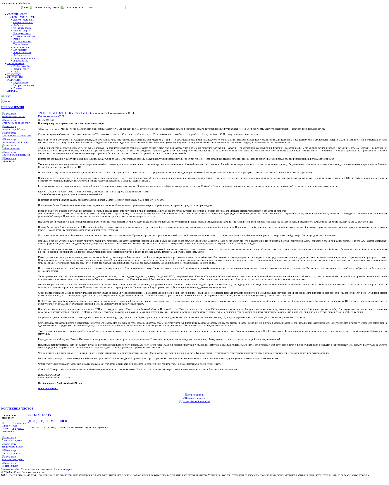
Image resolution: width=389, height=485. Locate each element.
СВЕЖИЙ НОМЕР (48, 113)
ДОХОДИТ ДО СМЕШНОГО (47, 421)
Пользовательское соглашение (36, 469)
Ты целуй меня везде (12, 446)
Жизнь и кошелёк (98, 113)
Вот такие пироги (11, 453)
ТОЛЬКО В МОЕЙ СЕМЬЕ (73, 113)
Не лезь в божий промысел (16, 154)
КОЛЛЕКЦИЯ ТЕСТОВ (17, 408)
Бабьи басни (8, 161)
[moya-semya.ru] (11, 3)
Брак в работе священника (15, 142)
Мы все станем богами (13, 116)
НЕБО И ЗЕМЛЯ (12, 107)
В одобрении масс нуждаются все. (19, 427)
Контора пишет (10, 465)
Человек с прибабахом (13, 129)
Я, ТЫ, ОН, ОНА (39, 414)
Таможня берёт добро (13, 459)
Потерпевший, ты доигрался (16, 135)
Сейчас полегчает (11, 148)
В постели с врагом (12, 440)
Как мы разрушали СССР (51, 116)
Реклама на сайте (10, 469)
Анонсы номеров (63, 469)
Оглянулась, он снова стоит (16, 123)
